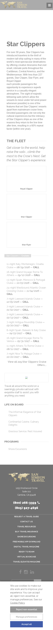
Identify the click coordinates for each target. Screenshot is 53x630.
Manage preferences (26, 617)
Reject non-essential (26, 609)
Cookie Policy (17, 603)
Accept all (26, 624)
